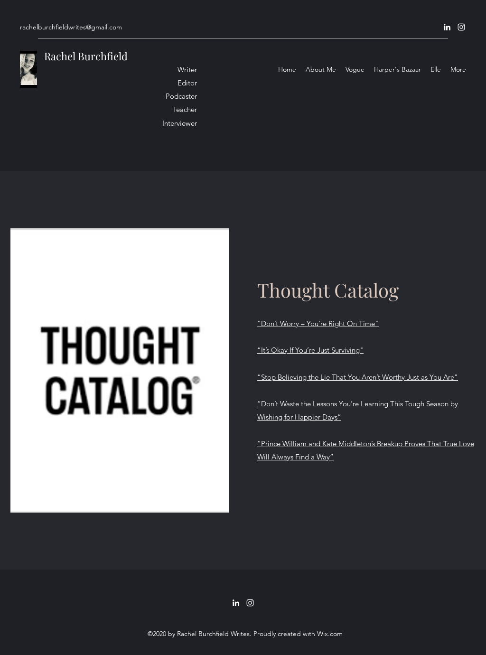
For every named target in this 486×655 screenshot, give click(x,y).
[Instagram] (461, 27)
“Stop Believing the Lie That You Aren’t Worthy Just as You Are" (357, 377)
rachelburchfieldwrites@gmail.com (71, 27)
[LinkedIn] (447, 27)
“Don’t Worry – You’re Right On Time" (318, 323)
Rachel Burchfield (86, 56)
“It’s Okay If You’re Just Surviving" (310, 350)
